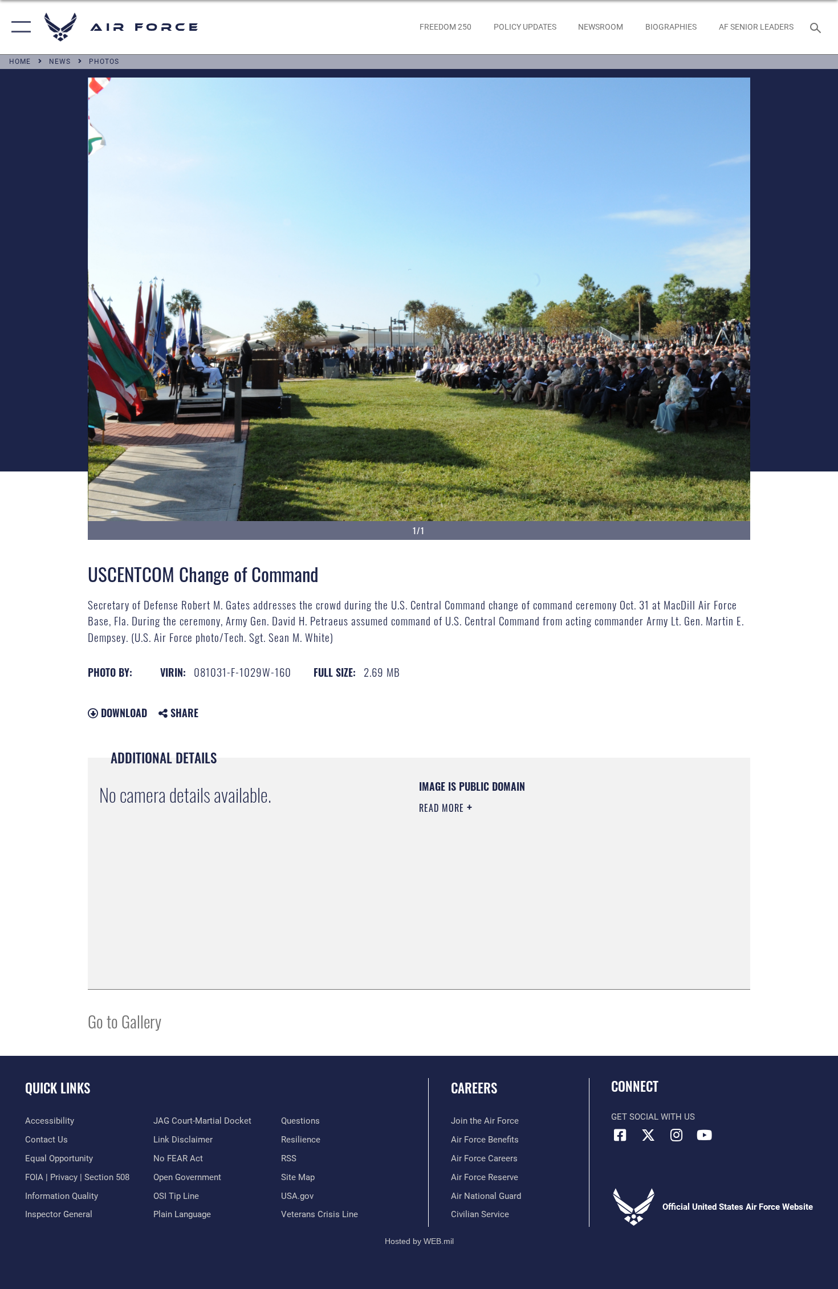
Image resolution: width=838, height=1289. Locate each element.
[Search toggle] (817, 26)
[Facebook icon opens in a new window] (619, 1135)
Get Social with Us (653, 1117)
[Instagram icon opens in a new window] (676, 1135)
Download (122, 712)
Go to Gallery (124, 1021)
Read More (443, 808)
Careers (474, 1087)
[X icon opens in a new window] (648, 1135)
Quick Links (57, 1087)
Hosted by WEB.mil (419, 1241)
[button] (18, 27)
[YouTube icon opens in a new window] (704, 1135)
